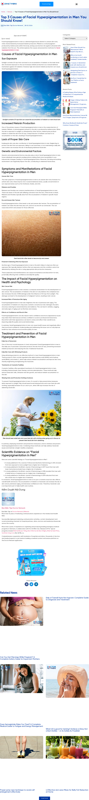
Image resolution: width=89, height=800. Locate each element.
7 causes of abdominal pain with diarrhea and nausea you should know (79, 65)
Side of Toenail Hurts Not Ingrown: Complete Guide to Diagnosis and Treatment (67, 599)
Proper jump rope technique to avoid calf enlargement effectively (17, 791)
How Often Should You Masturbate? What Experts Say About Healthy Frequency (78, 50)
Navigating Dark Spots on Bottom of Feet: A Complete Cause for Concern (79, 73)
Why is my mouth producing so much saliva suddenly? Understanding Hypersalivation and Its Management (79, 57)
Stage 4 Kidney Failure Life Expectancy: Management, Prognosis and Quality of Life (78, 102)
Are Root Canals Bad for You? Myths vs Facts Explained (78, 80)
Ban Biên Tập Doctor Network (13, 508)
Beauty (10, 12)
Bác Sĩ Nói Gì (32, 531)
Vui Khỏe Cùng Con (8, 533)
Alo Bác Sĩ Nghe (41, 531)
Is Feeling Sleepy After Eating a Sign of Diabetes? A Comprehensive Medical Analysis (74, 94)
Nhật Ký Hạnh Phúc (53, 531)
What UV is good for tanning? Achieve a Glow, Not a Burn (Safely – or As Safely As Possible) (67, 730)
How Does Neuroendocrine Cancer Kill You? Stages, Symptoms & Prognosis (75, 116)
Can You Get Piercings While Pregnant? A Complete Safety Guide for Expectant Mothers (20, 658)
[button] (76, 4)
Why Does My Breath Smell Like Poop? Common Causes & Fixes (75, 124)
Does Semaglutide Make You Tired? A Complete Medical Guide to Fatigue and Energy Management (21, 725)
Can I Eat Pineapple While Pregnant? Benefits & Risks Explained (78, 110)
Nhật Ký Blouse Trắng (20, 531)
